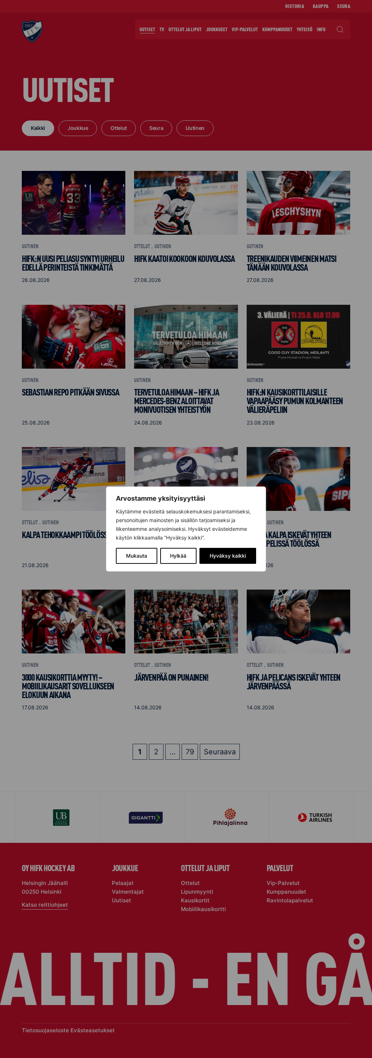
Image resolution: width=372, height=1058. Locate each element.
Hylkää (178, 556)
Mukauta (136, 556)
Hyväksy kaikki (228, 556)
